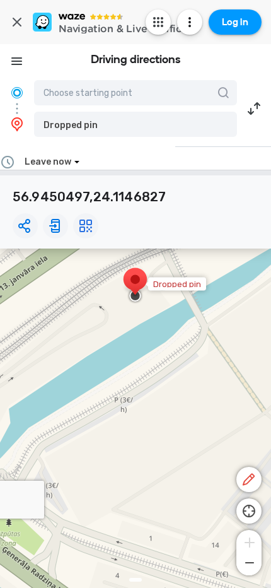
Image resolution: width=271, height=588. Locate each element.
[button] (135, 124)
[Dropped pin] (135, 285)
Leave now (48, 161)
